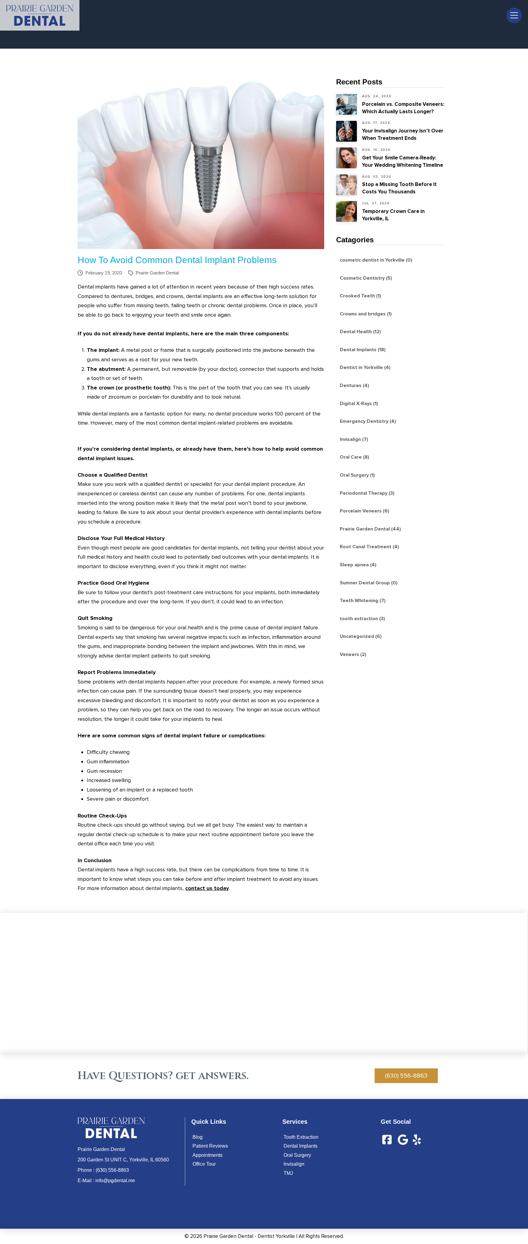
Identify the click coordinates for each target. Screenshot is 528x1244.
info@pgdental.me (115, 1180)
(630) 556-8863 (112, 1170)
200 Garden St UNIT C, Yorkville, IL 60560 (123, 1159)
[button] (514, 15)
